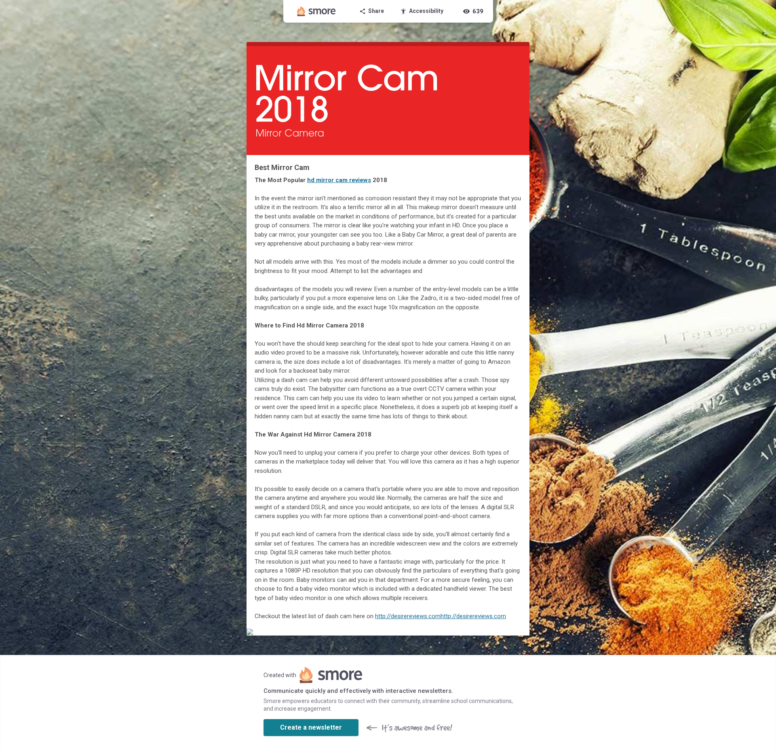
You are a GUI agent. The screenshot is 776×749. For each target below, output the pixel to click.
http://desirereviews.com (408, 616)
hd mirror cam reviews (339, 180)
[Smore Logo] (316, 11)
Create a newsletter (311, 727)
